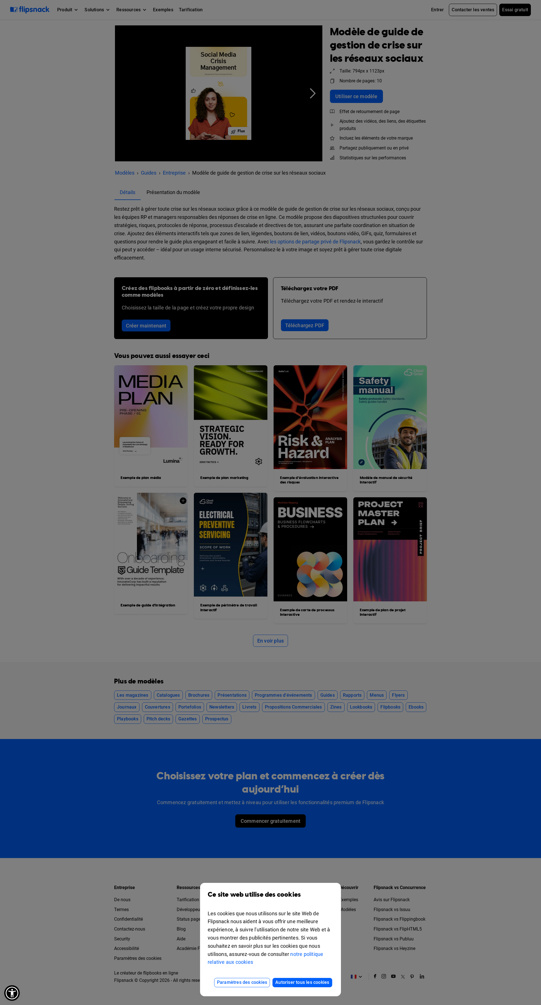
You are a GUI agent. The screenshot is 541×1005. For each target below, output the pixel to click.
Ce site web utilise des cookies (254, 894)
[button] (12, 993)
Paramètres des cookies (242, 982)
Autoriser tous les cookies (302, 982)
